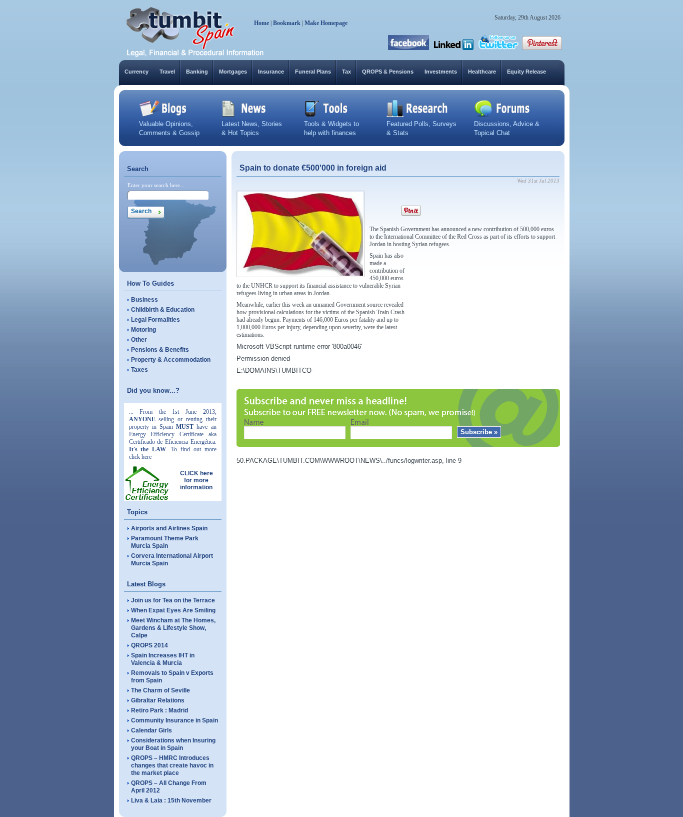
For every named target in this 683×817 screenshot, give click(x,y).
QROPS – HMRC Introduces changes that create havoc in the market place (172, 765)
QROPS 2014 (149, 645)
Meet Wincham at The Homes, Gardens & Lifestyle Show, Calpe (173, 628)
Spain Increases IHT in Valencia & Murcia (162, 659)
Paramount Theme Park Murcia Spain (164, 542)
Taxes (139, 369)
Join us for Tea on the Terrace (173, 600)
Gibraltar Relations (157, 700)
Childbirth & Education (162, 309)
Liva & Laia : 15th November (171, 800)
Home (261, 23)
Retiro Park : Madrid (159, 710)
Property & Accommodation (170, 359)
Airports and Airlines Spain (169, 528)
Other (139, 339)
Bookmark (286, 23)
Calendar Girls (151, 730)
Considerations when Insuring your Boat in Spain (173, 744)
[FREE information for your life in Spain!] (195, 55)
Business (144, 299)
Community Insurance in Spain (174, 720)
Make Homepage (326, 23)
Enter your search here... (156, 185)
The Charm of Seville (160, 690)
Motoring (143, 329)
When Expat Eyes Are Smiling (173, 610)
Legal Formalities (155, 319)
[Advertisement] (485, 314)
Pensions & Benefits (160, 349)
